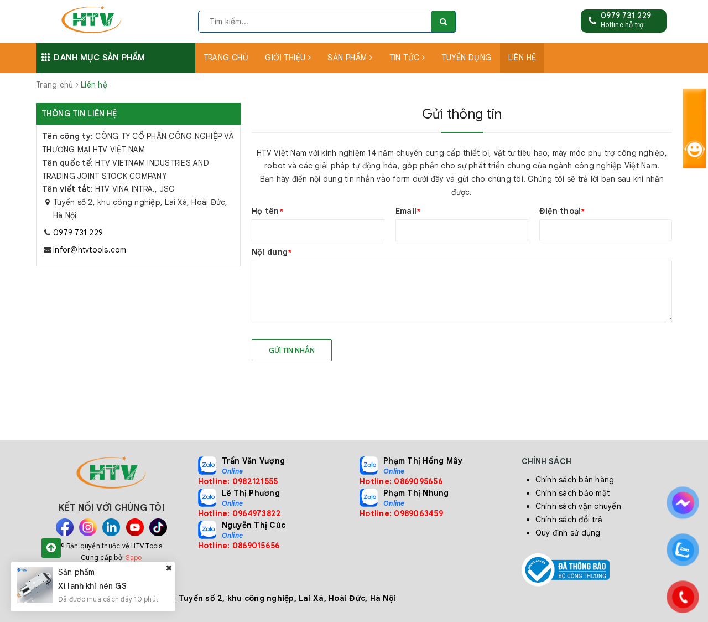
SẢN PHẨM (348, 58)
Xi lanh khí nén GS (92, 586)
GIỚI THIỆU (286, 58)
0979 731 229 (626, 15)
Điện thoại (562, 211)
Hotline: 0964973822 (240, 513)
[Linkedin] (111, 527)
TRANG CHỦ (226, 58)
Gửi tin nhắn (292, 350)
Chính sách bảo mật (572, 493)
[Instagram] (88, 527)
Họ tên (267, 211)
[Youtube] (135, 527)
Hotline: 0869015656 (239, 546)
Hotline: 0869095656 (401, 481)
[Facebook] (65, 527)
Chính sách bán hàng (575, 480)
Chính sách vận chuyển (578, 506)
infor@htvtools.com (90, 250)
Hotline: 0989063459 (401, 513)
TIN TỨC (405, 58)
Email (408, 211)
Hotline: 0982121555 (238, 481)
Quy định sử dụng (568, 533)
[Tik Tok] (158, 527)
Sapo (134, 557)
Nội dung (271, 252)
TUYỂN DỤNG (466, 58)
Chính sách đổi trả (569, 520)
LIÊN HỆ (522, 58)
